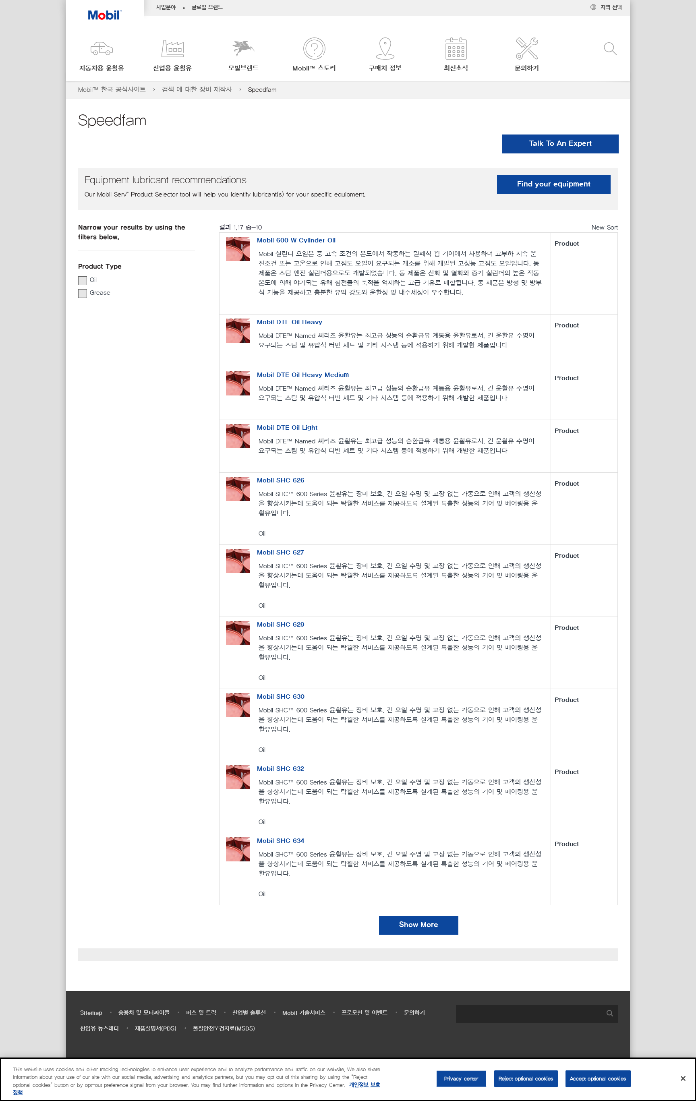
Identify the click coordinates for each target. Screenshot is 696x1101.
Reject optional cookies (526, 1079)
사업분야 (166, 7)
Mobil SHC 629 (280, 624)
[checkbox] (82, 280)
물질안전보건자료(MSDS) (224, 1029)
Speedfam (262, 89)
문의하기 (414, 1013)
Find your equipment (553, 184)
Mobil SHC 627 (280, 552)
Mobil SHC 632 (280, 768)
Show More (418, 925)
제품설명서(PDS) (155, 1029)
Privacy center (461, 1079)
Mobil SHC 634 (280, 840)
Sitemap (91, 1013)
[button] (101, 55)
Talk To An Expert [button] (560, 144)
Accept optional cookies (598, 1079)
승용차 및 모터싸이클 (144, 1013)
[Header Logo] (105, 10)
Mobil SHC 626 (280, 480)
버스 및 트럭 (201, 1013)
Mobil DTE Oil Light (287, 427)
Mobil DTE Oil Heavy (289, 322)
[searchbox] (529, 1014)
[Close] (683, 1078)
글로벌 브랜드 (207, 7)
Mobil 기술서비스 (303, 1013)
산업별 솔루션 (249, 1013)
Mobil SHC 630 (280, 696)
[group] (132, 279)
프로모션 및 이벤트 (364, 1013)
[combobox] (537, 1014)
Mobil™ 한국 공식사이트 (112, 89)
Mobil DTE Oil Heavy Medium (303, 375)
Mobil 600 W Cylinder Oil (296, 240)
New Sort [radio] (605, 227)
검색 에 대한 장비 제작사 (197, 89)
